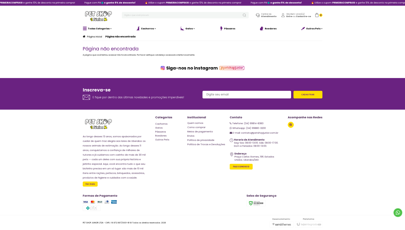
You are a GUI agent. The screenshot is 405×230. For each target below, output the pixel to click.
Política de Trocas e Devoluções (206, 144)
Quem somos (195, 123)
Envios (190, 136)
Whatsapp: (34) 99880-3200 (249, 128)
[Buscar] (244, 15)
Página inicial (94, 36)
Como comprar (196, 127)
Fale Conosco (241, 166)
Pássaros (160, 131)
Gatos (159, 127)
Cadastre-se (303, 16)
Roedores (161, 135)
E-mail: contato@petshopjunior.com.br (255, 132)
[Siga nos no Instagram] (291, 125)
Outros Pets (162, 139)
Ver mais (90, 184)
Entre (289, 16)
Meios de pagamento (200, 131)
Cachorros (161, 123)
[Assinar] (307, 94)
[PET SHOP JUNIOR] (98, 15)
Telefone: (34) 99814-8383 (247, 123)
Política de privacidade (200, 140)
